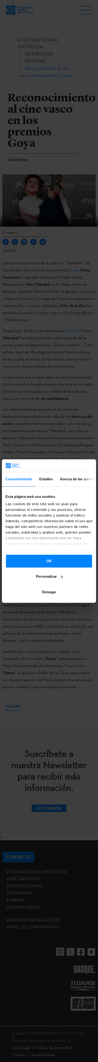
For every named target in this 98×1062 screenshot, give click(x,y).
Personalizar (46, 576)
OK (49, 561)
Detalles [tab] (46, 479)
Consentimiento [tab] (18, 479)
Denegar (49, 592)
